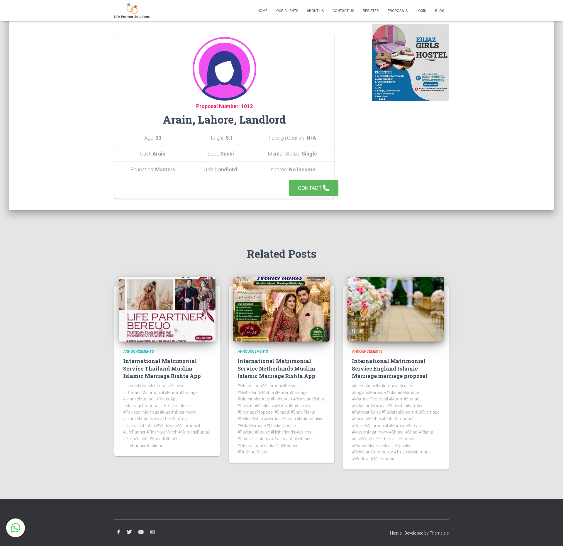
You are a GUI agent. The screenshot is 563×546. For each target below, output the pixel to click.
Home (262, 11)
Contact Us (343, 11)
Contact (310, 188)
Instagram (152, 532)
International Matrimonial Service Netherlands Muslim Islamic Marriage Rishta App (276, 368)
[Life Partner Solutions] (132, 10)
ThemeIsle (439, 533)
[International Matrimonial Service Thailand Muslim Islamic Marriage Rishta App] (167, 309)
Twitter (129, 532)
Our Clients (287, 11)
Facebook (118, 532)
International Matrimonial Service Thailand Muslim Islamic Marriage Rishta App (162, 368)
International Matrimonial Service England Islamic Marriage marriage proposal (390, 368)
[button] (15, 527)
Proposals (398, 11)
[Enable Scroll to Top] (551, 534)
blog (439, 11)
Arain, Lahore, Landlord (224, 119)
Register (371, 11)
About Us (315, 11)
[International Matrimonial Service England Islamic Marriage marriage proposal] (395, 309)
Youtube (141, 532)
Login (421, 11)
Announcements (138, 351)
